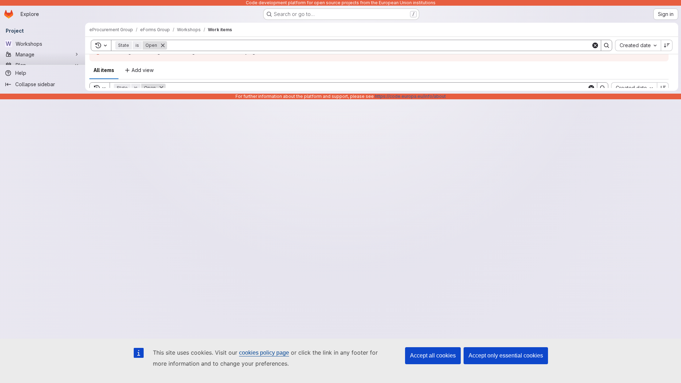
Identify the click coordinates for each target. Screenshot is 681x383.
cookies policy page (264, 353)
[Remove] (163, 45)
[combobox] (638, 45)
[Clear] (595, 45)
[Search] (606, 45)
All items (104, 70)
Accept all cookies (433, 356)
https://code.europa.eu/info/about (410, 96)
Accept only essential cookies (506, 356)
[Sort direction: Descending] (666, 45)
